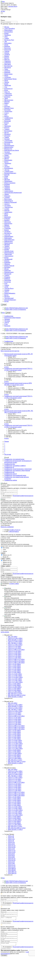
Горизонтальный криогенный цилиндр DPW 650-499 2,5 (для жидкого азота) (18, 384)
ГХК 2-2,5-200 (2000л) (15, 692)
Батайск (6, 249)
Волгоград (7, 48)
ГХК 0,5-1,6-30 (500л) (14, 651)
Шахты (6, 158)
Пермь (6, 44)
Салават (6, 209)
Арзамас (6, 290)
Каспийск (7, 267)
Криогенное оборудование (12, 317)
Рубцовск (7, 218)
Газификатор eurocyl (10, 473)
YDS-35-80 (11, 863)
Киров (6, 83)
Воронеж (7, 46)
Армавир (7, 187)
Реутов (6, 301)
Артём (6, 287)
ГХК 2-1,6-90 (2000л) (14, 685)
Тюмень (6, 53)
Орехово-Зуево (8, 251)
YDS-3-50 (11, 837)
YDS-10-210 (11, 847)
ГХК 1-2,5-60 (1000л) (14, 670)
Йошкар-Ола (8, 148)
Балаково (7, 184)
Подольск (7, 135)
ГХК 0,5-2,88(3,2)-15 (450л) (16, 659)
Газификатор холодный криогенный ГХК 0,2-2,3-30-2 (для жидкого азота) (18, 369)
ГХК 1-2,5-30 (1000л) (14, 669)
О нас (6, 324)
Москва (6, 27)
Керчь (6, 215)
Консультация (5, 351)
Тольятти (7, 54)
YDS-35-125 (11, 865)
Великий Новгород (10, 173)
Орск (5, 165)
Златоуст (7, 204)
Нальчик (7, 157)
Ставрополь (8, 93)
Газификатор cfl (9, 467)
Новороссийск (8, 147)
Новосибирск (8, 30)
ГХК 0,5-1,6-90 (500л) (14, 654)
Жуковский (7, 274)
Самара (6, 38)
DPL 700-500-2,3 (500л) (15, 643)
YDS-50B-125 (12, 871)
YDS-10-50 (11, 844)
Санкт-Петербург (9, 28)
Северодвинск (8, 191)
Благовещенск (8, 168)
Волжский (7, 121)
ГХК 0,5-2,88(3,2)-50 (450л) (16, 661)
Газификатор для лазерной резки (14, 459)
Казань (6, 33)
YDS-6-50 (11, 840)
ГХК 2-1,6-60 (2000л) (14, 683)
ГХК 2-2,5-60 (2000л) (14, 688)
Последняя (7, 454)
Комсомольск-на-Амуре (11, 150)
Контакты (7, 325)
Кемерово (7, 72)
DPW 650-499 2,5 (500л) (15, 640)
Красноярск (7, 43)
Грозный (7, 139)
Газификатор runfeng (10, 480)
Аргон (5, 551)
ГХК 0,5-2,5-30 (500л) (14, 656)
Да (1, 11)
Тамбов (6, 137)
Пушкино (7, 277)
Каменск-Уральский (10, 202)
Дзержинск (7, 163)
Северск (6, 275)
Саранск (6, 129)
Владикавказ (8, 131)
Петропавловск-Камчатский (13, 192)
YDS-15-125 (11, 850)
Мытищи (7, 179)
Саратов (6, 51)
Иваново (7, 101)
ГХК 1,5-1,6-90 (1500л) (15, 675)
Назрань (6, 261)
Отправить (9, 575)
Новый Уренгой (9, 265)
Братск (6, 161)
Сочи (6, 105)
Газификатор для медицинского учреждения (18, 469)
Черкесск (7, 248)
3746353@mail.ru (13, 531)
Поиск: (3, 20)
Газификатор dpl (9, 472)
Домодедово (8, 254)
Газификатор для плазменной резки (15, 475)
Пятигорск (7, 222)
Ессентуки (7, 282)
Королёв (6, 174)
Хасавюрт (7, 231)
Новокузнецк (8, 74)
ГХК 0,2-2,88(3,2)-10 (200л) (16, 649)
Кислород (6, 547)
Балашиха (7, 96)
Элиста (6, 291)
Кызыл (6, 257)
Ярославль (7, 64)
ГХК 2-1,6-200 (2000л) (15, 687)
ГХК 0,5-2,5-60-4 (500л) (15, 641)
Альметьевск (8, 212)
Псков (6, 176)
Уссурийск (7, 205)
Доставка (7, 321)
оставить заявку (5, 497)
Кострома (7, 144)
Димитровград (8, 256)
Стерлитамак (8, 140)
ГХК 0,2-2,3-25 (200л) (14, 648)
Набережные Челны (10, 79)
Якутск (6, 132)
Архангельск (8, 111)
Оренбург (7, 70)
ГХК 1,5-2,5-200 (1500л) (15, 682)
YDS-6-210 (11, 842)
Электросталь (8, 207)
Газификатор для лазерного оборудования (17, 470)
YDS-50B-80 (12, 870)
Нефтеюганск (8, 241)
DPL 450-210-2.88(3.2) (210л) (16, 695)
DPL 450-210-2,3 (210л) (15, 693)
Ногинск (7, 296)
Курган (6, 122)
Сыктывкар (7, 153)
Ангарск (7, 166)
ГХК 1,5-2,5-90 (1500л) (15, 680)
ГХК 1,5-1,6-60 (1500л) (15, 674)
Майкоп (6, 225)
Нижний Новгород (10, 300)
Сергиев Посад (12, 6)
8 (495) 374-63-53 (15, 530)
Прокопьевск (8, 181)
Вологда (6, 127)
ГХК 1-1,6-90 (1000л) (14, 667)
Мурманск (7, 134)
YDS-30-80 (11, 857)
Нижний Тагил (9, 108)
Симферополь (8, 118)
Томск (6, 69)
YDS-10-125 (11, 845)
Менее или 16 (7, 555)
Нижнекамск (8, 160)
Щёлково (7, 244)
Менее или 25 (7, 560)
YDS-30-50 (11, 855)
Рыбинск (7, 186)
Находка (6, 210)
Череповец (7, 126)
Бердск (6, 295)
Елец (5, 283)
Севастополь (8, 95)
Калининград (8, 88)
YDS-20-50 (11, 853)
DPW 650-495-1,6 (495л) (15, 696)
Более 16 (5, 557)
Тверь (6, 98)
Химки (6, 155)
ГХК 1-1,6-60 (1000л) (14, 666)
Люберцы (7, 189)
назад (3, 558)
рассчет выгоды (14, 351)
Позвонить (22, 309)
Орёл (5, 124)
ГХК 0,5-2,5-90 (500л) (14, 657)
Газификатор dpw (9, 464)
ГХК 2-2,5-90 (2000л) (14, 690)
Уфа (5, 41)
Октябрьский (8, 259)
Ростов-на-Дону (9, 40)
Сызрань (7, 197)
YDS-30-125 (11, 858)
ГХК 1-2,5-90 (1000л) (14, 672)
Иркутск (7, 59)
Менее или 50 (7, 562)
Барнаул (6, 57)
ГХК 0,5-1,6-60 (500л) (14, 653)
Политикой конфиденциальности (23, 495)
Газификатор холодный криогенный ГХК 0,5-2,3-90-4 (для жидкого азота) (18, 426)
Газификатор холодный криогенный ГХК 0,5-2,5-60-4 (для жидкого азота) (18, 397)
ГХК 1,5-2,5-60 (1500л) (15, 679)
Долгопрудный (9, 298)
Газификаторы (8, 316)
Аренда (6, 322)
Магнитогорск (8, 100)
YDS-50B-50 (12, 868)
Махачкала (7, 67)
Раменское (7, 270)
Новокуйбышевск (9, 293)
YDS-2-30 (11, 836)
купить (6, 367)
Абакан (6, 194)
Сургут (6, 113)
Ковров (6, 230)
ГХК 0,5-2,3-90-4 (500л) (15, 644)
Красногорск (8, 223)
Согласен (4, 955)
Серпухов (7, 235)
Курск (6, 90)
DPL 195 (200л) (12, 636)
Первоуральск (8, 243)
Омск (6, 36)
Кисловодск (8, 233)
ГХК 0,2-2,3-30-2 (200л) (15, 638)
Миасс (6, 213)
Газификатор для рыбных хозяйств (15, 465)
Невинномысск (9, 252)
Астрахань (7, 77)
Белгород (7, 106)
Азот (4, 549)
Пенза (6, 80)
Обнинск (7, 264)
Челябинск (7, 35)
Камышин (7, 262)
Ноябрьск (7, 278)
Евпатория (7, 280)
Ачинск (6, 285)
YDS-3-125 (11, 839)
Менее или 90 (7, 564)
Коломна (7, 226)
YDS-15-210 (11, 852)
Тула (5, 87)
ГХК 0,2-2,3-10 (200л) (14, 646)
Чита (5, 114)
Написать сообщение (7, 527)
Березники (7, 217)
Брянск (6, 103)
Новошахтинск (9, 272)
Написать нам (23, 308)
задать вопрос (5, 632)
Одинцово (7, 228)
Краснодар (7, 49)
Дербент (6, 246)
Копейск (7, 220)
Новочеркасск (8, 200)
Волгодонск (8, 199)
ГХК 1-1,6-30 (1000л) (14, 664)
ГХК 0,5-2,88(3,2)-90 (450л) (16, 662)
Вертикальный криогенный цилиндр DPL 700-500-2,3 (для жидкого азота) (18, 411)
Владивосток (8, 66)
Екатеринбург (8, 31)
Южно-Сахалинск (9, 183)
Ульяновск (7, 61)
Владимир (7, 109)
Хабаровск (7, 62)
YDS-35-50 (11, 862)
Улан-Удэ (7, 92)
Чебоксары (7, 85)
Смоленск (7, 119)
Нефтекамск (8, 238)
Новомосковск (8, 236)
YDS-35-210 (11, 866)
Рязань (6, 75)
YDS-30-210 (11, 860)
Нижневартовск (9, 145)
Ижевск (6, 56)
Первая (6, 441)
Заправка (7, 319)
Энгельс (6, 170)
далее (3, 553)
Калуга (6, 116)
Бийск (6, 178)
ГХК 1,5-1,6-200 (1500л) (15, 677)
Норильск (7, 196)
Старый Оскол (8, 171)
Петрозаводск (8, 142)
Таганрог (7, 152)
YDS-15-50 (11, 849)
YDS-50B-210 (12, 873)
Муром (6, 269)
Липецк (6, 82)
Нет (4, 11)
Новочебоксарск (9, 239)
